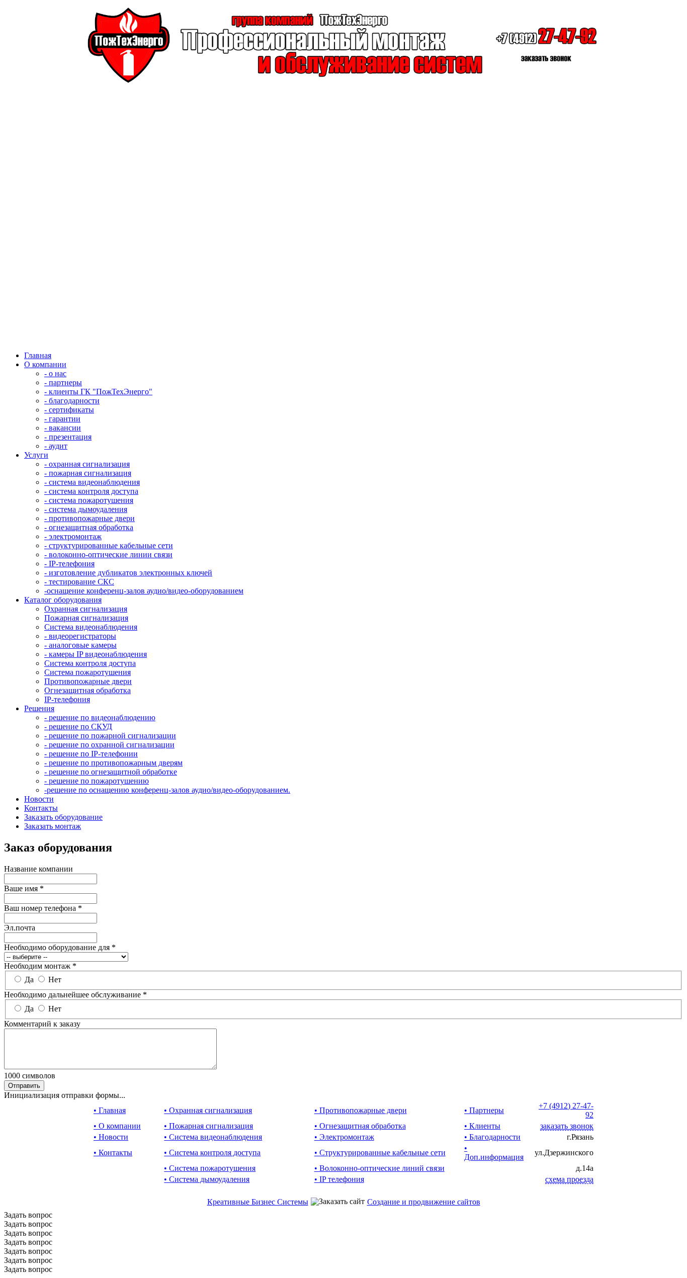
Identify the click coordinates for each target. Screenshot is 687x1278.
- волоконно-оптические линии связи (108, 554)
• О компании (117, 1126)
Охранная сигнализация (85, 609)
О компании (45, 364)
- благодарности (72, 400)
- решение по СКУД (78, 726)
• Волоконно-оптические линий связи (379, 1168)
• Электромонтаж (344, 1137)
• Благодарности (492, 1137)
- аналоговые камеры (80, 645)
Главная (37, 355)
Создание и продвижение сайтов (423, 1202)
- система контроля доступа (91, 491)
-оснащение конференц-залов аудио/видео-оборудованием (143, 590)
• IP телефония (339, 1179)
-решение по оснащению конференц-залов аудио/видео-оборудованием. (167, 790)
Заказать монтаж (52, 826)
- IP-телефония (69, 563)
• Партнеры (484, 1110)
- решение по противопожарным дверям (113, 762)
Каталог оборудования (63, 599)
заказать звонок (566, 1126)
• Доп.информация (494, 1152)
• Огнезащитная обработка (360, 1126)
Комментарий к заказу (42, 1023)
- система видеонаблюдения (92, 482)
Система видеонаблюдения (90, 627)
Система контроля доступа (90, 663)
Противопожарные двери (88, 681)
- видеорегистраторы (80, 636)
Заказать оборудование (63, 817)
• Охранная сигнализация (208, 1110)
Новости (39, 799)
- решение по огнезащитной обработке (110, 772)
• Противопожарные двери (360, 1110)
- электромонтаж (73, 536)
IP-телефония (67, 699)
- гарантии (62, 418)
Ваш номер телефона (43, 908)
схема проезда (569, 1179)
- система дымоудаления (85, 509)
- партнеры (63, 382)
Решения (39, 708)
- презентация (68, 437)
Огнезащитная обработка (87, 690)
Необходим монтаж (40, 966)
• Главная (110, 1110)
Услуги (36, 455)
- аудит (55, 446)
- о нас (55, 373)
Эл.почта (19, 927)
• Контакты (113, 1152)
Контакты (41, 808)
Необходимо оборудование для (60, 947)
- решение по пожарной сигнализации (110, 735)
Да (30, 979)
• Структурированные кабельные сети (380, 1152)
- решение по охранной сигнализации (109, 744)
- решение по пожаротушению (96, 781)
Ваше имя (24, 888)
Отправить (24, 1085)
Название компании (38, 869)
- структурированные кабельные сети (108, 545)
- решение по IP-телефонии (91, 753)
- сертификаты (69, 409)
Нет (54, 979)
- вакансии (62, 427)
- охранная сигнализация (87, 464)
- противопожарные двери (89, 518)
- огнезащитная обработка (88, 527)
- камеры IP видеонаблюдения (95, 654)
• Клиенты (482, 1126)
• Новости (111, 1137)
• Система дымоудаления (206, 1179)
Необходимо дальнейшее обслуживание (75, 994)
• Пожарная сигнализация (208, 1126)
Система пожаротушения (87, 672)
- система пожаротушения (88, 500)
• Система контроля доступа (212, 1152)
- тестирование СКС (79, 581)
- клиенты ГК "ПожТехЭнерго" (98, 391)
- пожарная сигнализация (87, 473)
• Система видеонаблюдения (213, 1137)
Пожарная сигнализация (86, 618)
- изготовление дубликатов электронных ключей (128, 572)
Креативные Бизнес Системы (257, 1202)
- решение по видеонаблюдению (99, 717)
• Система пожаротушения (209, 1168)
